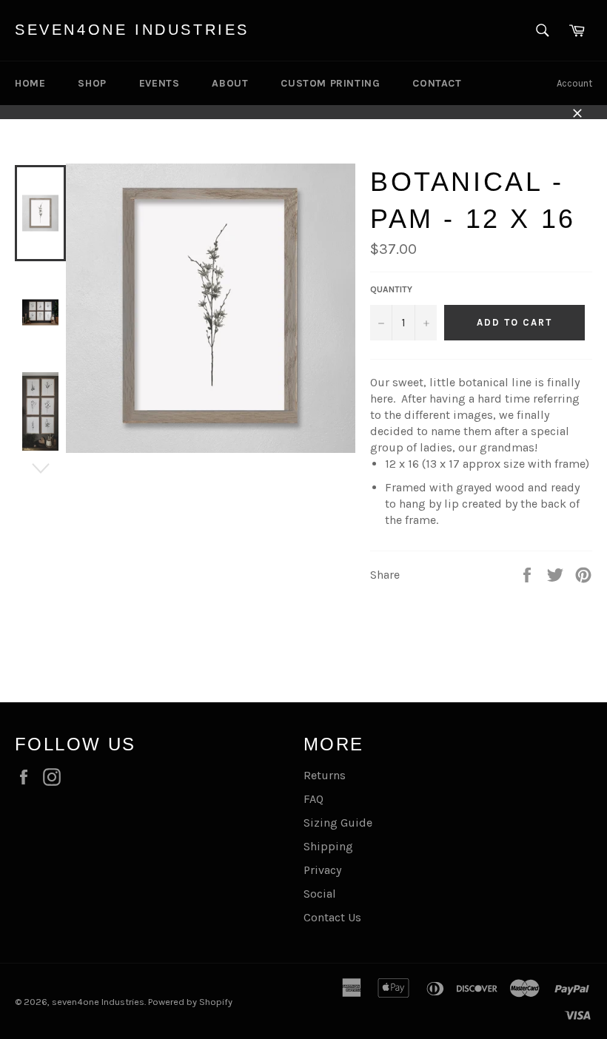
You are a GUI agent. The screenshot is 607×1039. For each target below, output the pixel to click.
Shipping (328, 846)
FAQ (313, 799)
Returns (325, 775)
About (230, 83)
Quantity (391, 289)
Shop (92, 83)
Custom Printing (330, 83)
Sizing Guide (338, 823)
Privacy (322, 870)
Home (30, 83)
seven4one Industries (132, 29)
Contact (436, 83)
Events (159, 83)
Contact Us (332, 917)
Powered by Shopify (190, 1001)
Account (574, 83)
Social (320, 894)
